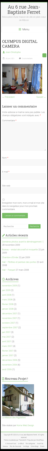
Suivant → (41, 97)
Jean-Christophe (13, 52)
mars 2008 (7, 299)
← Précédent (8, 97)
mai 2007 (6, 337)
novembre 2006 (9, 364)
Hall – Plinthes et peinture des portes (19, 262)
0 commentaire (27, 58)
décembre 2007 (9, 313)
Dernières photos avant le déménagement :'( (22, 241)
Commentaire (9, 120)
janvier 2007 (7, 355)
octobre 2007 (8, 323)
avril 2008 (6, 295)
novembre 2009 (9, 285)
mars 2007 (7, 346)
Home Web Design (25, 425)
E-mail (5, 172)
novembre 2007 (9, 318)
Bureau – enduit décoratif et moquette (20, 249)
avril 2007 (6, 341)
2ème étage (34, 446)
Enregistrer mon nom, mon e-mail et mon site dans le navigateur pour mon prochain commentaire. (23, 206)
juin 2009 (6, 290)
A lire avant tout (10, 443)
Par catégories (30, 443)
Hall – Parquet (8, 270)
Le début (21, 443)
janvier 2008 (7, 309)
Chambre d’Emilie (10, 257)
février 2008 (7, 304)
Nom (5, 158)
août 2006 (7, 369)
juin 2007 (6, 332)
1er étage (26, 446)
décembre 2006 (9, 360)
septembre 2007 (10, 327)
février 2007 (7, 351)
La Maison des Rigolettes (14, 417)
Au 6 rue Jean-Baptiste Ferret (23, 9)
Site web (6, 185)
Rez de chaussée (15, 446)
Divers (42, 446)
